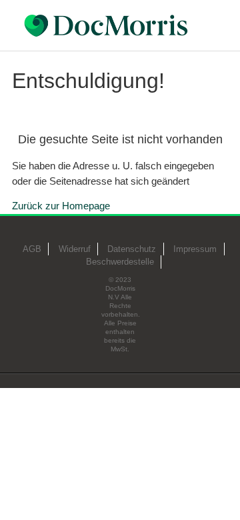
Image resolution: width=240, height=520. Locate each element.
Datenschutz (131, 249)
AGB (32, 249)
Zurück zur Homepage (61, 205)
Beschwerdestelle (120, 262)
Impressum (195, 249)
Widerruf (75, 249)
